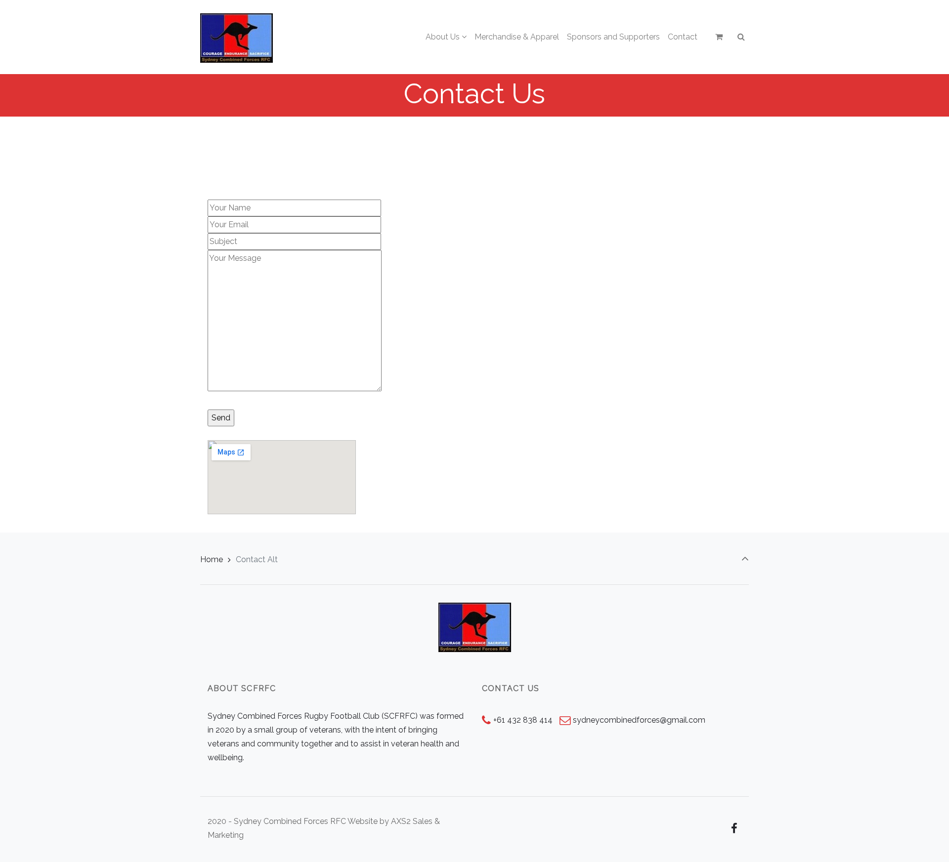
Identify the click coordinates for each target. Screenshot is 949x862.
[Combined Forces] (236, 37)
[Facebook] (734, 828)
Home (211, 559)
